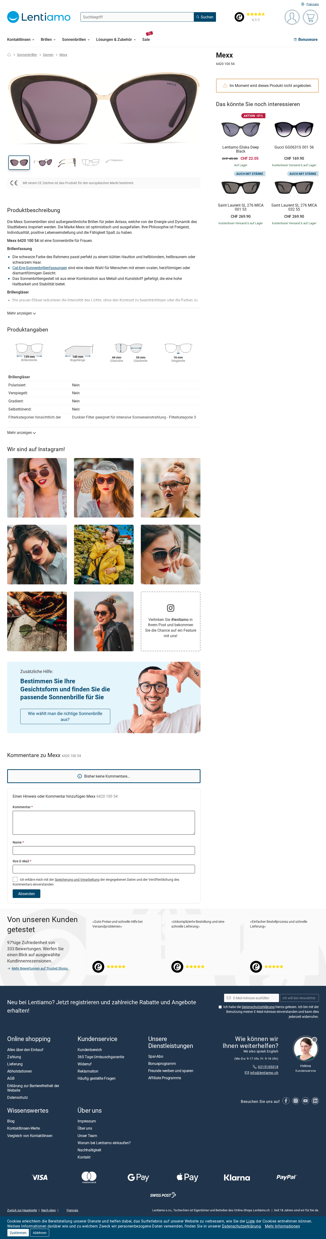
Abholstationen (19, 1071)
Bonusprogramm (162, 1063)
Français (312, 4)
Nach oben (48, 1210)
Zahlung (14, 1056)
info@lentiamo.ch (264, 1072)
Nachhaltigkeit (89, 1150)
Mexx (63, 54)
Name (18, 842)
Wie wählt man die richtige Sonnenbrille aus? (65, 716)
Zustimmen (18, 1232)
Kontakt (84, 1157)
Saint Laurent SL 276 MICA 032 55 (294, 207)
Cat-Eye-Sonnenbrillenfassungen (39, 267)
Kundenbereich (90, 1049)
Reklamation (88, 1071)
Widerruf (84, 1064)
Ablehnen (40, 1232)
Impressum (87, 1121)
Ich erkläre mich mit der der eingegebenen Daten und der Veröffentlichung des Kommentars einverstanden (96, 882)
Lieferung (15, 1064)
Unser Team (87, 1135)
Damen (48, 54)
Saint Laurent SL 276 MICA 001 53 (240, 207)
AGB (10, 1078)
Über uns (85, 1128)
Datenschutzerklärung (241, 1226)
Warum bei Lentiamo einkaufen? (104, 1142)
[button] (19, 162)
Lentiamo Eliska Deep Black (240, 149)
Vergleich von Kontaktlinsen (30, 1135)
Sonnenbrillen (27, 54)
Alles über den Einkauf (25, 1049)
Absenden (26, 893)
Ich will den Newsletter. (299, 998)
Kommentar (23, 807)
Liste (250, 1221)
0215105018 (268, 1066)
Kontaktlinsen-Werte (23, 1128)
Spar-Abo (155, 1056)
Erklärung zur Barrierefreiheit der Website (33, 1088)
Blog (11, 1121)
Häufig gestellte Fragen (96, 1078)
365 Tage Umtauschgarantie (101, 1056)
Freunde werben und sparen (170, 1070)
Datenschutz (17, 1097)
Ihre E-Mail (22, 861)
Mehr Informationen (282, 1226)
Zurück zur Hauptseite (22, 1210)
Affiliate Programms (164, 1077)
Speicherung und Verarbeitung (77, 879)
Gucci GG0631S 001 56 (294, 147)
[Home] (9, 54)
